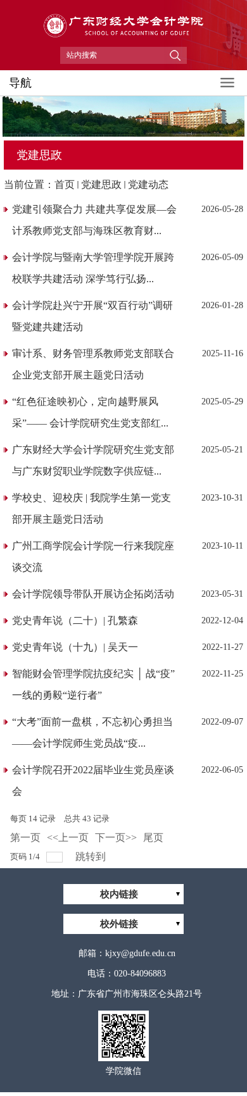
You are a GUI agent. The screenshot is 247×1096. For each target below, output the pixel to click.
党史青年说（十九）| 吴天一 (75, 647)
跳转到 (91, 856)
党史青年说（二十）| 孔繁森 (75, 620)
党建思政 (101, 184)
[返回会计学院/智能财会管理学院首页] (123, 41)
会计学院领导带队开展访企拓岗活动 (93, 593)
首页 (64, 184)
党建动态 (148, 184)
